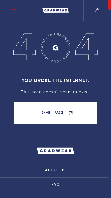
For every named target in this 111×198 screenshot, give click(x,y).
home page (51, 112)
